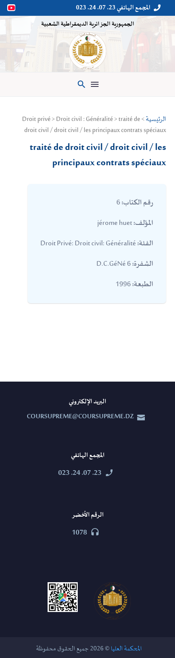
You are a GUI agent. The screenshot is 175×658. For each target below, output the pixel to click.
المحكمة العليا (126, 649)
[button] (81, 84)
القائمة (95, 84)
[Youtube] (11, 7)
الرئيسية (156, 119)
